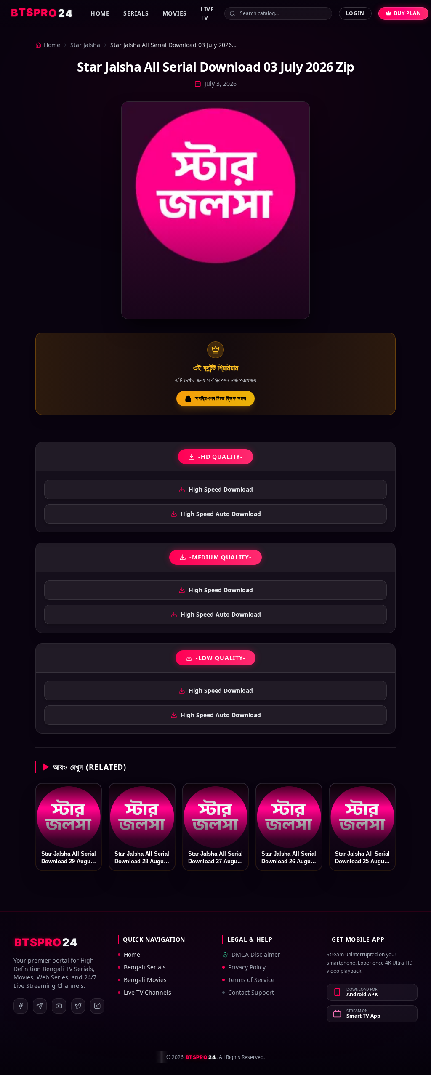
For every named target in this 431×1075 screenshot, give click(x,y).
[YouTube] (59, 1006)
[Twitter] (78, 1006)
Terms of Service (251, 980)
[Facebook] (20, 1006)
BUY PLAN (407, 13)
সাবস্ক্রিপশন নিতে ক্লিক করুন (220, 398)
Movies (174, 13)
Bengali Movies (145, 980)
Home (100, 13)
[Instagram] (97, 1006)
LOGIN (355, 13)
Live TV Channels (147, 992)
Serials (136, 13)
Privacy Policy (247, 967)
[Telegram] (40, 1006)
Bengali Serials (145, 967)
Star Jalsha (85, 45)
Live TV (207, 13)
